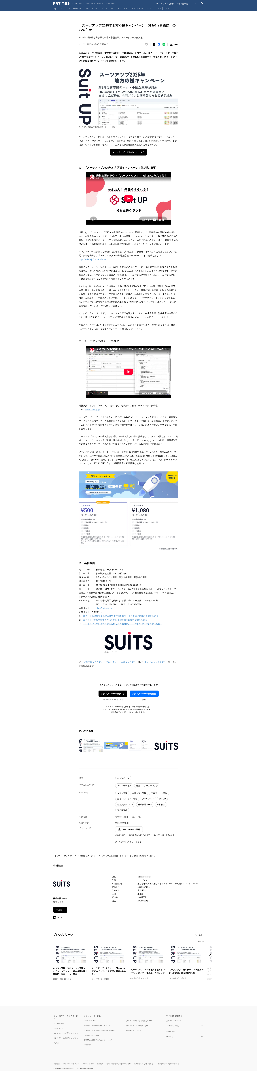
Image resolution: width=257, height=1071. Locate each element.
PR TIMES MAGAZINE (92, 1035)
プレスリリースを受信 (164, 3)
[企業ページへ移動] (61, 884)
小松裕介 (161, 804)
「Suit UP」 (111, 662)
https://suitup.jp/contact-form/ (92, 259)
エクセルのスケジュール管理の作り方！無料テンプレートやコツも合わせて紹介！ (122, 624)
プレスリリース (70, 856)
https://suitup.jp (92, 409)
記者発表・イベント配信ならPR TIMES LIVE (100, 1030)
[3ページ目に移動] (200, 941)
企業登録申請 (182, 3)
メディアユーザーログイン (113, 694)
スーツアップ (148, 799)
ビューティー (107, 8)
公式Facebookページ (173, 1021)
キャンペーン (123, 778)
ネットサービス (124, 785)
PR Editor (87, 1045)
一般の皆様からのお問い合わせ (167, 1064)
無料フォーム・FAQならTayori (137, 1025)
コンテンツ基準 (88, 1064)
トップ (57, 856)
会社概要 (57, 1064)
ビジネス (149, 8)
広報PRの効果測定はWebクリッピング (98, 1040)
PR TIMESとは (59, 1023)
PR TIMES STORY (90, 1021)
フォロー (60, 910)
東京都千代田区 (122, 817)
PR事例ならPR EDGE (133, 1030)
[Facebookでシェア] (159, 44)
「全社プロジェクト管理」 (155, 662)
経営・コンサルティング (147, 785)
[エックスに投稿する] (154, 44)
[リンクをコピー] (176, 44)
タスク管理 (122, 793)
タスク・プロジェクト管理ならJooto (139, 1021)
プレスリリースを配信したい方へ (66, 1038)
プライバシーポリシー (71, 1064)
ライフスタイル (136, 8)
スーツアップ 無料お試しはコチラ (128, 152)
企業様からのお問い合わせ (143, 1064)
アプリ (86, 8)
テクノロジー (64, 8)
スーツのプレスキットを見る (128, 842)
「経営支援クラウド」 (92, 662)
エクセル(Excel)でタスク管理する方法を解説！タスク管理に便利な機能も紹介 (120, 616)
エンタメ (95, 8)
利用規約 (100, 1064)
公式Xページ (170, 1031)
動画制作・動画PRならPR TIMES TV (97, 1025)
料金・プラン (58, 1028)
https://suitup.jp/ (122, 823)
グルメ (158, 8)
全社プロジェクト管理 (127, 799)
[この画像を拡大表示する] (91, 745)
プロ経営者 (122, 810)
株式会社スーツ (145, 804)
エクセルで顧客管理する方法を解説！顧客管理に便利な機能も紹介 (115, 620)
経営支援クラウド (125, 804)
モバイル (77, 8)
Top (54, 8)
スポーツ (167, 8)
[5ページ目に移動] (203, 941)
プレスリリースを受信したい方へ (66, 1033)
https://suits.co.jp (104, 608)
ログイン (194, 3)
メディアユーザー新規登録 (144, 694)
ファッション (121, 8)
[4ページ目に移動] (202, 941)
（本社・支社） (137, 817)
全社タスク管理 (139, 793)
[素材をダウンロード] (171, 44)
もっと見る (199, 935)
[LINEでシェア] (164, 44)
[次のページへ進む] (211, 954)
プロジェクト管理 (159, 793)
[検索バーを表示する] (202, 3)
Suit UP (162, 799)
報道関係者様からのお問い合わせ (119, 1064)
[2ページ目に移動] (199, 941)
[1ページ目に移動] (198, 941)
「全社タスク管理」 (128, 662)
